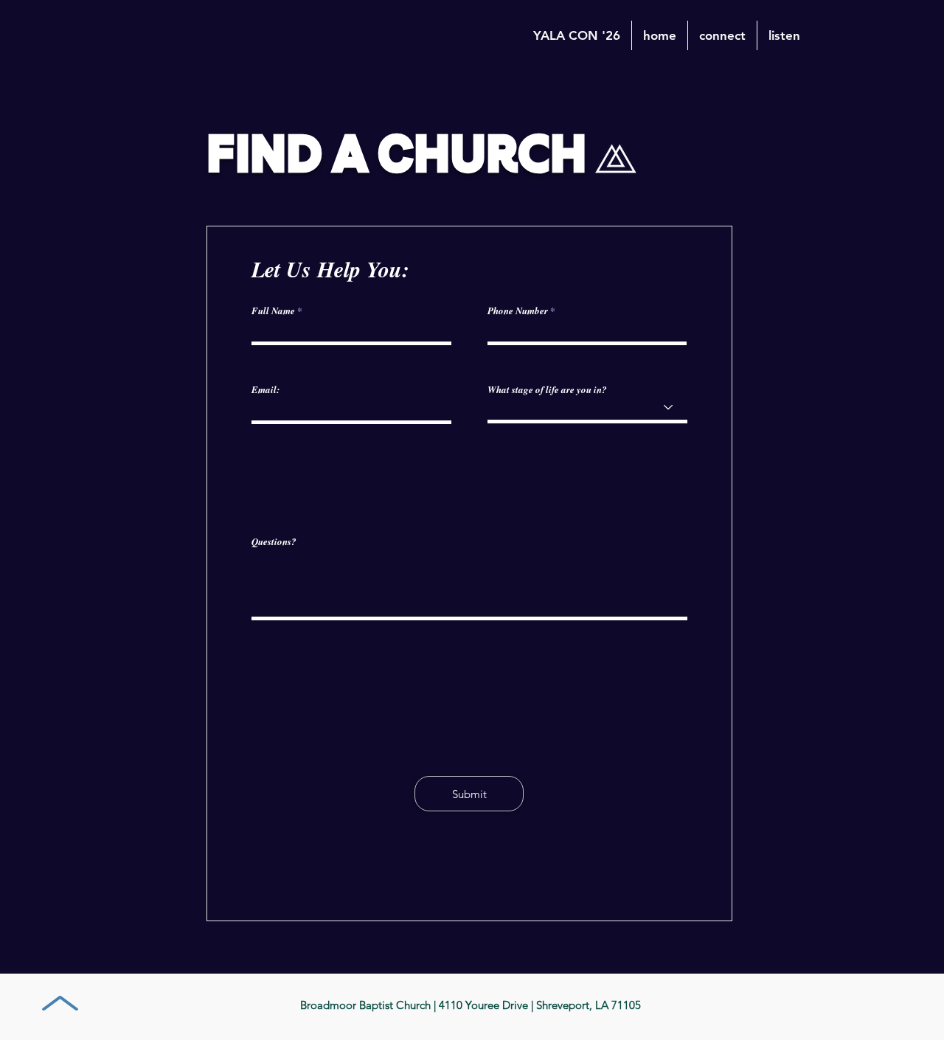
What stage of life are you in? (547, 390)
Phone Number (517, 311)
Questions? (273, 542)
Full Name (273, 311)
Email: (265, 390)
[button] (722, 35)
